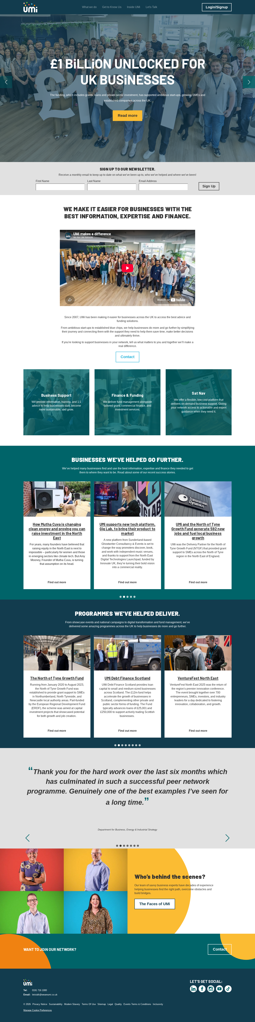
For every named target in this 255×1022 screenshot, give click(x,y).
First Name (42, 181)
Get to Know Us (111, 7)
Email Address (148, 181)
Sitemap (101, 1004)
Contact (127, 357)
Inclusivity (158, 1004)
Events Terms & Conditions (137, 1004)
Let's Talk (151, 7)
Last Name (94, 181)
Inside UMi (133, 7)
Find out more (127, 108)
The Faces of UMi (154, 904)
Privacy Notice (39, 1004)
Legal (110, 1004)
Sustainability (55, 1004)
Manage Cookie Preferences (37, 1010)
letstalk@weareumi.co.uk (44, 994)
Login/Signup (217, 7)
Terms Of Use (89, 1004)
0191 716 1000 (39, 990)
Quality (118, 1004)
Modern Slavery (72, 1004)
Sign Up (208, 186)
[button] (6, 82)
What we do (89, 7)
